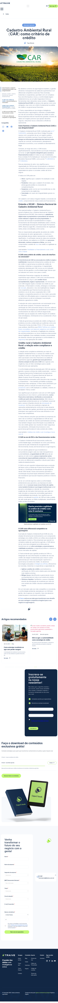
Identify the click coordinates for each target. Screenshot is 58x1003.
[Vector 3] (49, 960)
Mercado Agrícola (29, 25)
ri (36, 244)
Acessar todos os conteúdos (11, 775)
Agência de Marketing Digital (42, 992)
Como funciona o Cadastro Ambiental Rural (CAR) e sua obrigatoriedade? (9, 89)
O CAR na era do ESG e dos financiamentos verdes (9, 112)
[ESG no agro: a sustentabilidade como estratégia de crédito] (14, 631)
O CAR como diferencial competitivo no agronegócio (9, 116)
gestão (36, 497)
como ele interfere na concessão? (9, 101)
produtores (22, 387)
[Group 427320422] (46, 960)
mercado (23, 288)
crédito (20, 201)
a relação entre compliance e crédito (8, 107)
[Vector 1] (52, 960)
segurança (21, 339)
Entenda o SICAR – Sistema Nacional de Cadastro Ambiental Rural (9, 95)
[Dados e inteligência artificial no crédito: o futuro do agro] (43, 633)
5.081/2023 (49, 159)
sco (38, 244)
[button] (28, 6)
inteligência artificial (41, 564)
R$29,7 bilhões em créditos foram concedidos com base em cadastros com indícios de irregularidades (37, 329)
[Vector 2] (54, 960)
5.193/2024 (23, 161)
